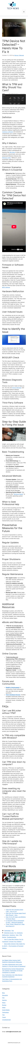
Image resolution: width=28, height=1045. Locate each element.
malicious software (7, 132)
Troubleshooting (11, 937)
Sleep (3, 1007)
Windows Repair (18, 494)
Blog (3, 993)
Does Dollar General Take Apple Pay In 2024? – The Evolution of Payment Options (13, 946)
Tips (12, 930)
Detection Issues (9, 933)
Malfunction (5, 935)
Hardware (19, 933)
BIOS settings (6, 287)
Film (3, 997)
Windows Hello (6, 157)
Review (4, 1005)
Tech (17, 935)
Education (5, 995)
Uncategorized (6, 1019)
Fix (15, 933)
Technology (7, 930)
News (3, 1002)
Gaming (4, 1000)
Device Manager (16, 387)
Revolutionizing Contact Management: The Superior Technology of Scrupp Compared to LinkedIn (13, 970)
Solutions (12, 935)
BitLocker (12, 152)
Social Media (6, 1010)
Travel (4, 1017)
